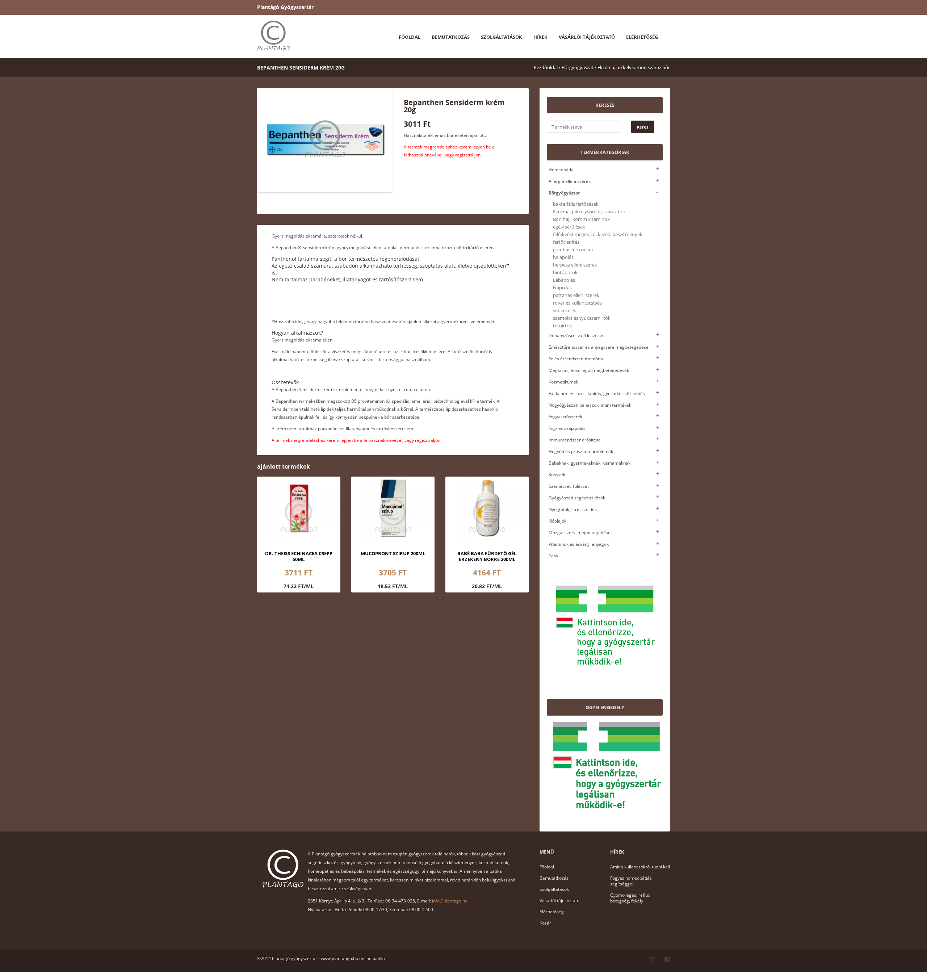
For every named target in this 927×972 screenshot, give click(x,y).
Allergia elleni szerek (570, 181)
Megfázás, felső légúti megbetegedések (589, 370)
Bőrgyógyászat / (579, 67)
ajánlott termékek (283, 466)
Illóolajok (557, 521)
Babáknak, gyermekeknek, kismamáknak (589, 463)
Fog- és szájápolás (567, 428)
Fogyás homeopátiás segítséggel (631, 881)
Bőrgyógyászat (564, 193)
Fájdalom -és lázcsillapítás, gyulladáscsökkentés (597, 393)
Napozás (562, 287)
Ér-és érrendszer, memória (576, 359)
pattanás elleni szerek (576, 295)
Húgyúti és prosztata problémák (581, 451)
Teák (553, 556)
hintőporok (565, 272)
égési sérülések (569, 227)
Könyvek (557, 475)
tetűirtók (562, 325)
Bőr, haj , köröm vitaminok (581, 219)
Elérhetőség (642, 37)
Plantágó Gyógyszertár (285, 7)
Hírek (540, 37)
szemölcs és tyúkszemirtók (582, 318)
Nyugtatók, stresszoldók (573, 509)
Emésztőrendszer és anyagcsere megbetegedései (599, 347)
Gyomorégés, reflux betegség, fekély (630, 898)
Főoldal (409, 37)
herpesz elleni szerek (575, 265)
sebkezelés (564, 310)
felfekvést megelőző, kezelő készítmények (597, 234)
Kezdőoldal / (547, 67)
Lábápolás (564, 280)
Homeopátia (561, 170)
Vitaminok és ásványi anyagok (579, 544)
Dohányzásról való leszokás (576, 335)
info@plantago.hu (449, 901)
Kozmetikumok (563, 382)
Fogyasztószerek (565, 417)
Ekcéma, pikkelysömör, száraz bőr (633, 67)
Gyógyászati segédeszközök (577, 498)
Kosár (545, 923)
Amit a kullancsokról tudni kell (640, 867)
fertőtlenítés (566, 242)
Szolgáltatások (501, 37)
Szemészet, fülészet (569, 486)
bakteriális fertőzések (576, 204)
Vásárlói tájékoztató (587, 37)
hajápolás (563, 257)
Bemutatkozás (451, 37)
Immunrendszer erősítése (575, 440)
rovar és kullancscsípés (577, 303)
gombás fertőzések (573, 249)
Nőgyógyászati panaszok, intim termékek (590, 405)
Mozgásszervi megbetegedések (581, 532)
